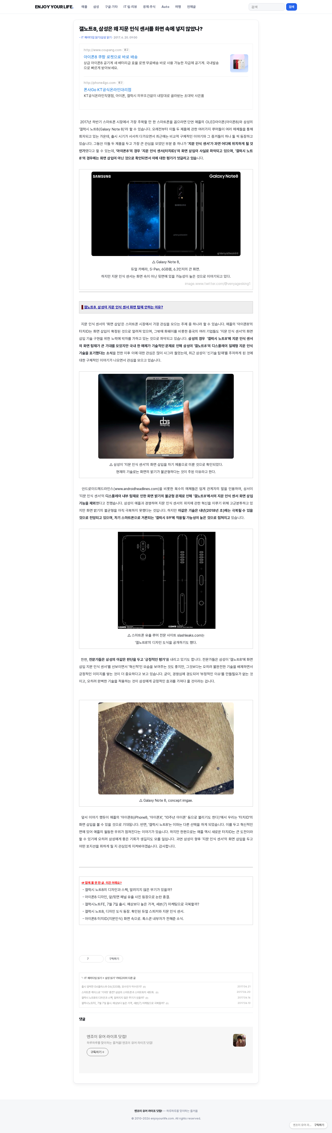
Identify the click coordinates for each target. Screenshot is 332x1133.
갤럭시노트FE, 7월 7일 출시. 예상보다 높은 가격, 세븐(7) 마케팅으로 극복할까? (123, 1003)
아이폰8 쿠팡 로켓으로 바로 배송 (111, 57)
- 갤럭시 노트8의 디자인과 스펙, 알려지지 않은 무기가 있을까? (127, 890)
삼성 (96, 7)
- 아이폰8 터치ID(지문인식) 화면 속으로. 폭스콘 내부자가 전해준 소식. (133, 919)
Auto (165, 7)
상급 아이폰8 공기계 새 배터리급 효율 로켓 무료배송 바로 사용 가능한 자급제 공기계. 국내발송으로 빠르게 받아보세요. (151, 65)
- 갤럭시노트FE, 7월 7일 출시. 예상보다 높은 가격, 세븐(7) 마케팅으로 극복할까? (140, 904)
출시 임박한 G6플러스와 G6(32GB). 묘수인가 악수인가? (112, 986)
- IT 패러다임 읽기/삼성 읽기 (95, 37)
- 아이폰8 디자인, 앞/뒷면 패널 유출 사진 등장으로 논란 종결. (126, 897)
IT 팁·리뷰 (130, 7)
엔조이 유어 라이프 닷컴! (106, 1036)
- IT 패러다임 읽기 (92, 978)
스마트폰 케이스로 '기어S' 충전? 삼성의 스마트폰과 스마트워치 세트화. (118, 992)
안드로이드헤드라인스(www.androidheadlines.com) (120, 489)
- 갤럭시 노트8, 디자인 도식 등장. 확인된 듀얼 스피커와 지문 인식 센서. (133, 911)
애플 (84, 7)
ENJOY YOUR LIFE (54, 6)
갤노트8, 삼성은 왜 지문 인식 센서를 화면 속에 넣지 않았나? (141, 29)
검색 (291, 7)
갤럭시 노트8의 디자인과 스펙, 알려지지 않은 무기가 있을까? (113, 997)
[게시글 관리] (98, 958)
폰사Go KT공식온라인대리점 (107, 89)
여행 (178, 7)
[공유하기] (93, 958)
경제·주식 (149, 7)
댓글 (82, 1019)
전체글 (191, 7)
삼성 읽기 (110, 978)
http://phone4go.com (100, 83)
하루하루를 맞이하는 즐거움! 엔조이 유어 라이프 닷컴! (119, 1043)
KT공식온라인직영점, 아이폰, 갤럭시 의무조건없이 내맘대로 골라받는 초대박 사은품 (144, 96)
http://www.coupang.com (103, 50)
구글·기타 (111, 7)
